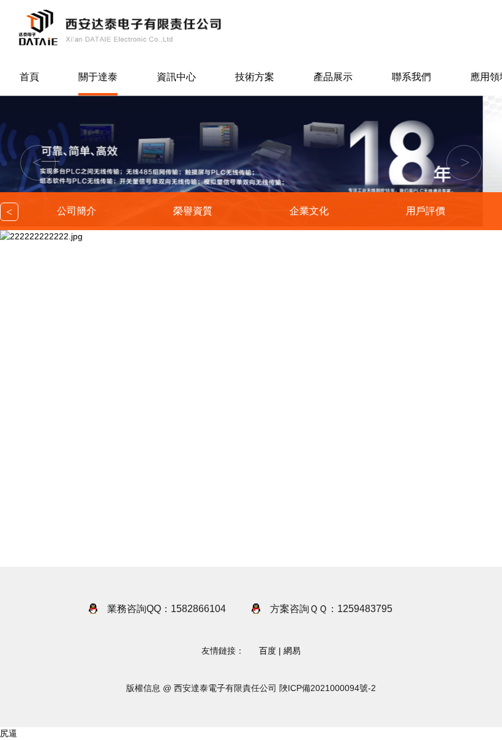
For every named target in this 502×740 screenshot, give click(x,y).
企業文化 (309, 211)
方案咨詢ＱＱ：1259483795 (331, 609)
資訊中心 (176, 77)
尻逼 (8, 733)
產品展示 (333, 77)
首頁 (29, 77)
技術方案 (254, 77)
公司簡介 (76, 211)
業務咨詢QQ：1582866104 (166, 609)
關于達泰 (98, 77)
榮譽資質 (192, 211)
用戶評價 (425, 211)
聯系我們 (411, 77)
